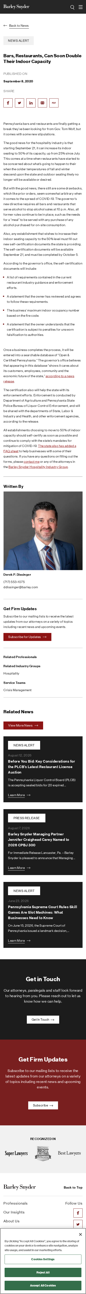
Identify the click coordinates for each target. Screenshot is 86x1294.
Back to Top (73, 1187)
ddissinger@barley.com (20, 587)
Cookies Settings (43, 1259)
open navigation (81, 7)
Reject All (42, 1272)
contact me (31, 461)
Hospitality (11, 673)
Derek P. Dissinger (17, 575)
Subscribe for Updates (25, 637)
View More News (20, 725)
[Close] (80, 1234)
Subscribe (41, 1105)
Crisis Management (17, 690)
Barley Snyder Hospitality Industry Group (38, 467)
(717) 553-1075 (14, 582)
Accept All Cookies (43, 1285)
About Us (11, 1221)
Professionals (15, 1203)
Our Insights (14, 1212)
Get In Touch (41, 1019)
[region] (43, 1261)
